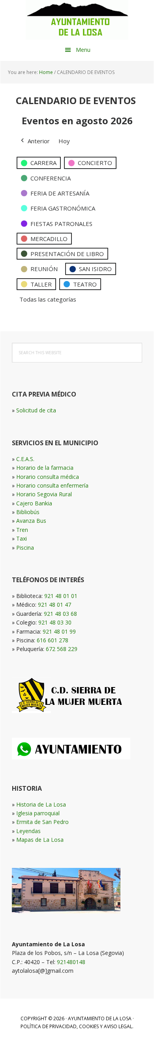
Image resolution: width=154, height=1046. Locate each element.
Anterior (39, 141)
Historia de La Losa (41, 804)
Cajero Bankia (34, 503)
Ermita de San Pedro (42, 822)
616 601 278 (52, 640)
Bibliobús (27, 512)
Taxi (21, 538)
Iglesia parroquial (38, 813)
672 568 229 (61, 649)
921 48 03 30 (54, 622)
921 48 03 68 (60, 613)
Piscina (25, 547)
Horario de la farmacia (44, 467)
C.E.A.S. (25, 459)
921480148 (71, 962)
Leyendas (28, 831)
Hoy (64, 141)
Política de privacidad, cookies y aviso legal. (77, 1026)
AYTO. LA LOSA (77, 20)
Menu (83, 49)
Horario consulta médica (47, 476)
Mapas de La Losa (40, 839)
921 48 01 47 (54, 604)
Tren (22, 529)
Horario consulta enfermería (52, 485)
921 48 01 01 (60, 596)
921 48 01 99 (59, 631)
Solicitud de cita (36, 410)
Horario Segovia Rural (44, 494)
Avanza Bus (31, 520)
